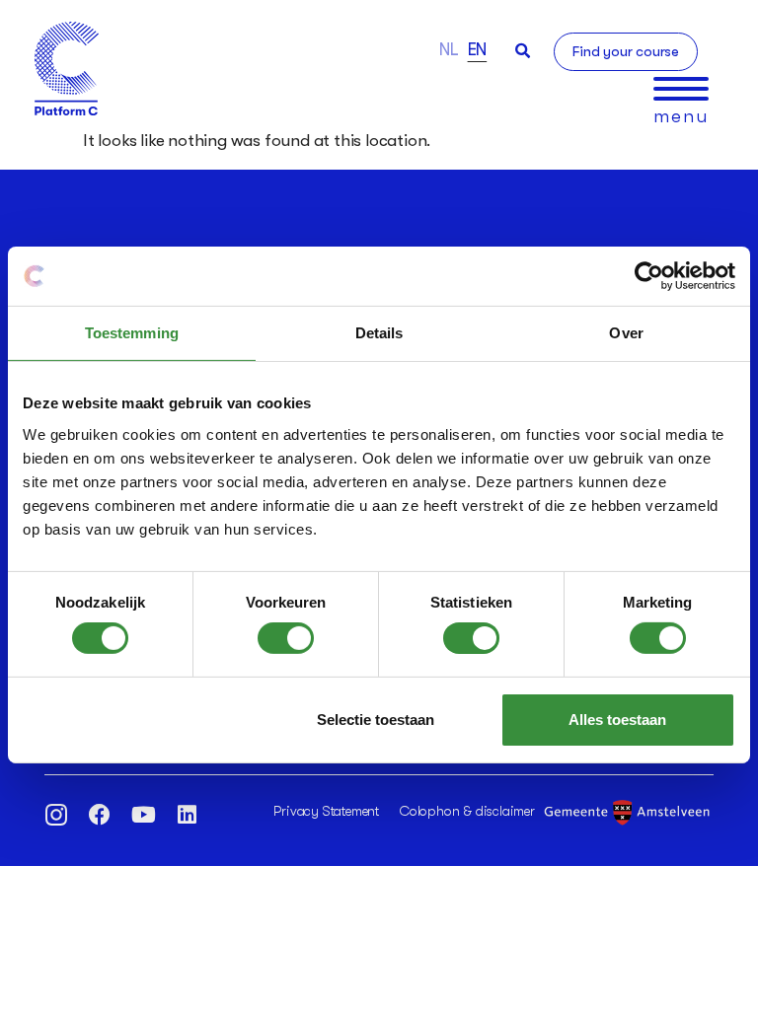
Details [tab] (379, 333)
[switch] (286, 638)
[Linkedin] (186, 814)
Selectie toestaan (375, 719)
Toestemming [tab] (132, 333)
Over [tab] (626, 333)
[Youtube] (143, 814)
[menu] (681, 89)
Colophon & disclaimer (467, 811)
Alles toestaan (617, 719)
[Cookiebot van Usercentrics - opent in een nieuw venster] (649, 276)
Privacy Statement (326, 811)
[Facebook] (99, 814)
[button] (522, 51)
